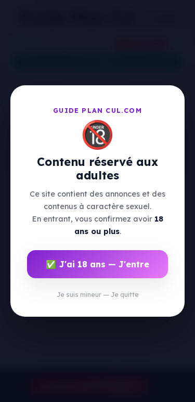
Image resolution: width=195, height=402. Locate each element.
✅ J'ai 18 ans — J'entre (97, 264)
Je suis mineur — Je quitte (98, 295)
